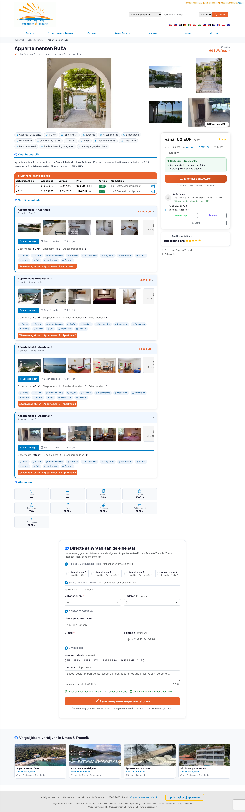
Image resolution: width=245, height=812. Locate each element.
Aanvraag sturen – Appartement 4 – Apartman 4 (49, 472)
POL (144, 660)
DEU (87, 660)
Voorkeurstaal (80, 655)
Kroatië (30, 33)
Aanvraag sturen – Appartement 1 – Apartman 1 (48, 266)
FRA (115, 660)
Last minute (153, 33)
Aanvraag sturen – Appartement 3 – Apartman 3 (49, 403)
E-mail (70, 632)
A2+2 (194, 146)
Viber (214, 215)
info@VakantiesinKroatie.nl (143, 797)
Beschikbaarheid (52, 241)
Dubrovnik (19, 40)
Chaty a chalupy (184, 803)
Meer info (215, 33)
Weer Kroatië (122, 33)
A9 (208, 146)
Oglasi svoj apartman (186, 797)
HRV (134, 660)
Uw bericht (78, 667)
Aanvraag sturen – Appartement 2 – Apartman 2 (49, 335)
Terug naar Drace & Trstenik (178, 250)
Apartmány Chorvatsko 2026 (143, 803)
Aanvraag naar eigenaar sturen (124, 701)
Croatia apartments (167, 803)
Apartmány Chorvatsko (124, 807)
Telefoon (136, 632)
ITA (96, 660)
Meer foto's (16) (218, 124)
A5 (187, 146)
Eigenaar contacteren (198, 178)
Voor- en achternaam (79, 618)
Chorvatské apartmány (146, 807)
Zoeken (221, 14)
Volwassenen (74, 596)
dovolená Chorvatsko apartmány (81, 803)
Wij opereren (59, 803)
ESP (105, 660)
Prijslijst (71, 241)
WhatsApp (182, 215)
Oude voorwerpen (96, 807)
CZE (68, 660)
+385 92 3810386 (179, 210)
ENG (77, 660)
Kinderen (136, 596)
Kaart (197, 223)
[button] (195, 239)
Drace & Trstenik (36, 40)
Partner (109, 807)
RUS (124, 660)
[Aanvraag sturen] (153, 186)
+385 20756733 (178, 205)
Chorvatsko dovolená (106, 803)
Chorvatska (123, 803)
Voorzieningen (30, 241)
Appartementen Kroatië (61, 33)
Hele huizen (184, 33)
